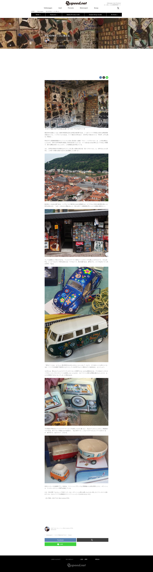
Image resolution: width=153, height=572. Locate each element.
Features (53, 15)
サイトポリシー (69, 559)
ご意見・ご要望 (83, 559)
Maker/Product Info (73, 15)
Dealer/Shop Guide (95, 15)
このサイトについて (55, 559)
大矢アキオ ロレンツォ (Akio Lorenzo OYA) (63, 40)
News (38, 15)
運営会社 (97, 559)
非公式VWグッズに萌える (57, 35)
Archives (114, 15)
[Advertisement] (76, 62)
